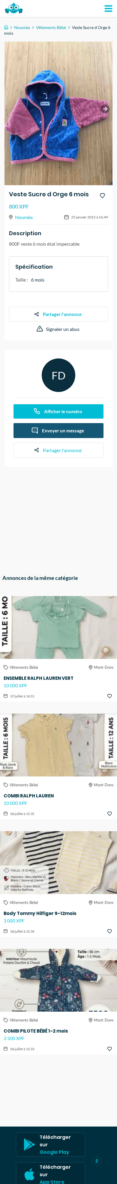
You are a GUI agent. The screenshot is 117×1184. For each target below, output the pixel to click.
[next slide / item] (105, 108)
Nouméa (22, 27)
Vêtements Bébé (51, 27)
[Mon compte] (108, 8)
